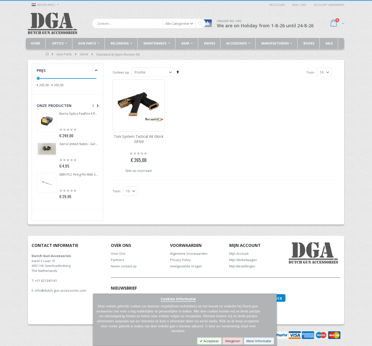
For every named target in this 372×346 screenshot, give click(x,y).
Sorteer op (121, 72)
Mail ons (299, 5)
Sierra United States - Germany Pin (78, 144)
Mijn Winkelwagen (243, 260)
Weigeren (232, 341)
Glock (84, 54)
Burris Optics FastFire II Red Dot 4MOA (78, 114)
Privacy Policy (180, 260)
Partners (117, 260)
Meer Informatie (258, 341)
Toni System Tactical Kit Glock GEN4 (138, 139)
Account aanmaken (329, 5)
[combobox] (149, 23)
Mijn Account (239, 253)
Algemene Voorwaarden (189, 253)
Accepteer (211, 341)
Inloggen (277, 5)
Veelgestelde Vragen (186, 266)
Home (47, 54)
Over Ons (118, 253)
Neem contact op (124, 266)
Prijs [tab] (41, 70)
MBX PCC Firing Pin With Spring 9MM (78, 175)
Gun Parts (64, 54)
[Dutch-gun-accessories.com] (52, 23)
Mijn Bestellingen (242, 266)
